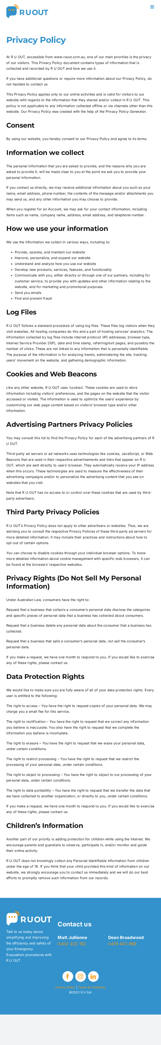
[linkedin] (93, 976)
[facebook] (67, 976)
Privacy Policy (65, 987)
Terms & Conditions (91, 987)
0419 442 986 (122, 943)
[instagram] (80, 976)
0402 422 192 (72, 943)
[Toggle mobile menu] (152, 7)
